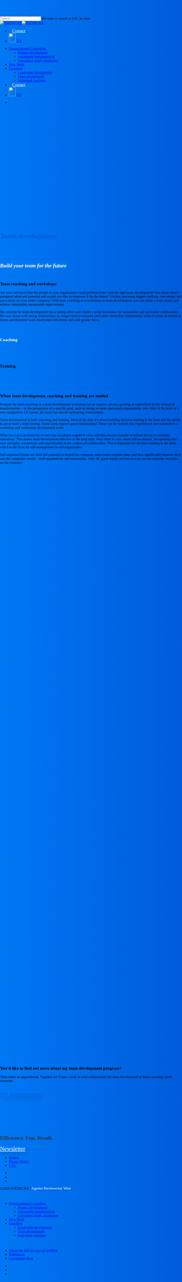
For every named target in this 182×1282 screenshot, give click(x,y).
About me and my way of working (33, 1250)
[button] (20, 1094)
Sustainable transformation (36, 1211)
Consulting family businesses (38, 1215)
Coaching (15, 1223)
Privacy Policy (19, 1161)
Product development (32, 1207)
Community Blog (21, 1258)
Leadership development (35, 1227)
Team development (31, 1231)
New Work (16, 1219)
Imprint (14, 1157)
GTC (12, 1165)
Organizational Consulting (27, 1203)
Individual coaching (32, 1235)
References (16, 1254)
